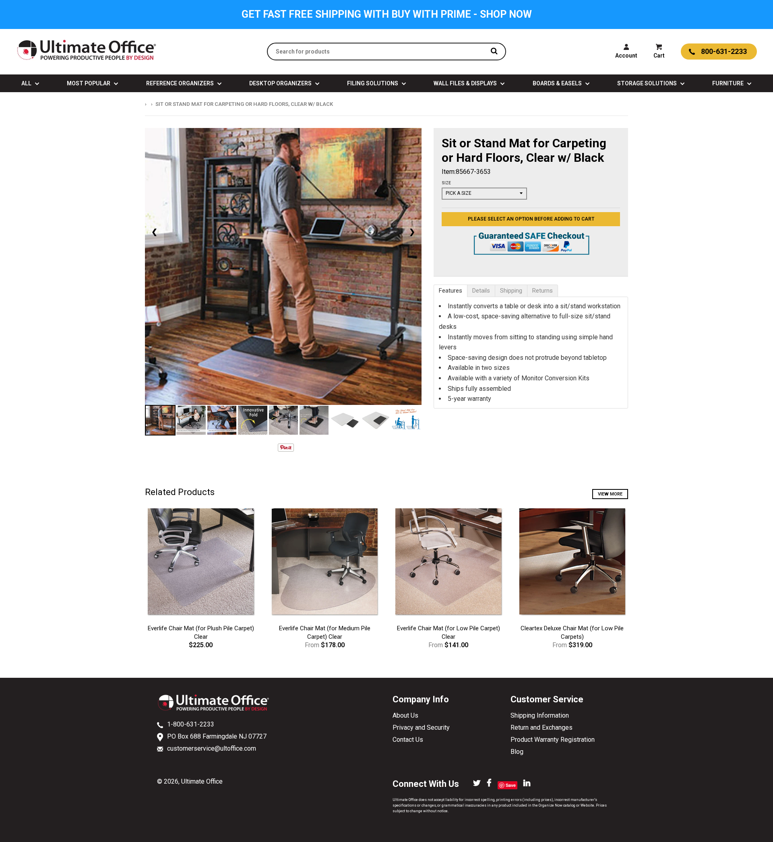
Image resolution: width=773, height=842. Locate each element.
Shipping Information (540, 715)
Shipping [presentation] (511, 290)
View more (610, 494)
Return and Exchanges (542, 727)
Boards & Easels (558, 83)
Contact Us (408, 739)
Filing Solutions (373, 83)
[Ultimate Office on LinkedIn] (526, 784)
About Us (405, 715)
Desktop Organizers (281, 83)
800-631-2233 (724, 51)
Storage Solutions (647, 83)
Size (446, 183)
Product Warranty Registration (553, 739)
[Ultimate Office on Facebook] (489, 784)
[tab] (450, 291)
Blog (517, 751)
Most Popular (89, 83)
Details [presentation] (481, 290)
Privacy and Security (421, 727)
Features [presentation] (450, 290)
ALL (27, 83)
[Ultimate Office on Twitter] (477, 784)
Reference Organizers (180, 83)
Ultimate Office (202, 781)
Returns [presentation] (542, 290)
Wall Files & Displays (466, 83)
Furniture (728, 83)
